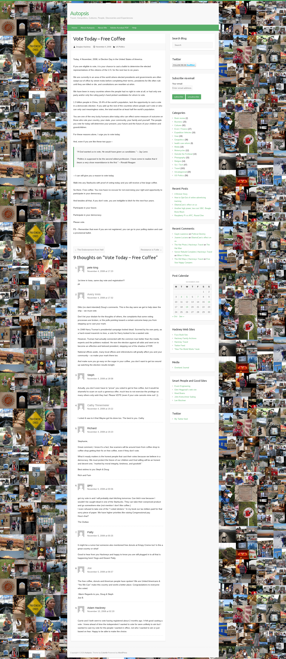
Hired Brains (179, 393)
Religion (177, 161)
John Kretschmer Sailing (185, 397)
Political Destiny (199, 234)
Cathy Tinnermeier (98, 405)
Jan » (181, 316)
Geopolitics (179, 140)
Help (134, 28)
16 (209, 302)
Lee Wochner (180, 400)
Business (178, 122)
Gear (176, 136)
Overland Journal (181, 367)
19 (187, 307)
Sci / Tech (178, 165)
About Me (102, 28)
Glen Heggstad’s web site (185, 390)
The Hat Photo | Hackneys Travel (188, 245)
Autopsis (79, 13)
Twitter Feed (179, 345)
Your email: (177, 83)
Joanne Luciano (181, 237)
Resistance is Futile (151, 250)
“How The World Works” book (187, 349)
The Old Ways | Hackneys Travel (188, 259)
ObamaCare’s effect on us (185, 205)
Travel (177, 168)
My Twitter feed (181, 419)
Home (74, 28)
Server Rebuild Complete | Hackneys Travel (193, 252)
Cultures (178, 125)
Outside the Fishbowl (183, 154)
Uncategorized (180, 172)
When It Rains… (184, 255)
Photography (179, 157)
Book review (179, 118)
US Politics (120, 47)
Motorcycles (179, 150)
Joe (89, 568)
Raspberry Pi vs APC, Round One (189, 215)
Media (177, 147)
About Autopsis (88, 28)
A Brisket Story (181, 194)
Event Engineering (182, 386)
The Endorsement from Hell (89, 250)
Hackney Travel (181, 342)
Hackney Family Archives (185, 338)
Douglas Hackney (83, 47)
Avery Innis (94, 294)
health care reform (182, 143)
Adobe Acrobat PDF (119, 28)
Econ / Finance (181, 129)
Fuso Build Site (181, 335)
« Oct (174, 316)
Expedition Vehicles (182, 132)
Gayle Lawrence (181, 234)
